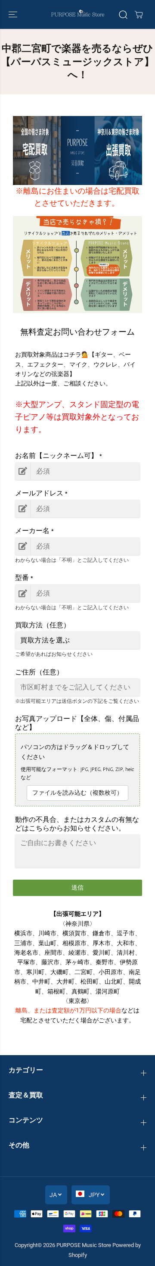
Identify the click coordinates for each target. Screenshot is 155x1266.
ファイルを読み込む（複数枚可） (77, 792)
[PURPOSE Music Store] (78, 14)
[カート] (138, 14)
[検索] (123, 14)
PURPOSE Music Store (83, 1245)
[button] (14, 14)
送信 (77, 887)
